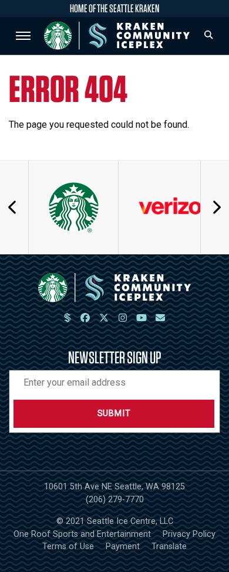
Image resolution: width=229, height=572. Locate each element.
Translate (169, 546)
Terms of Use (68, 546)
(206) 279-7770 (115, 500)
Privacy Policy (189, 534)
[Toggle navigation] (23, 36)
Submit (114, 413)
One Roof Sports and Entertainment (82, 534)
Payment (123, 546)
